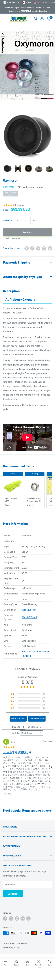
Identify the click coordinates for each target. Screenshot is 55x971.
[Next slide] (51, 767)
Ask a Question (37, 718)
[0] (48, 19)
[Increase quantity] (34, 220)
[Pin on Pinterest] (32, 248)
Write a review (18, 718)
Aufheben (8, 187)
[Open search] (35, 18)
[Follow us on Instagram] (17, 918)
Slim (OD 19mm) (29, 617)
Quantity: (7, 220)
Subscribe (13, 893)
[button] (27, 693)
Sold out (27, 232)
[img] (9, 747)
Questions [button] (33, 727)
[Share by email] (44, 248)
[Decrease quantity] (17, 220)
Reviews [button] (16, 727)
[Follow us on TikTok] (28, 918)
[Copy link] (50, 248)
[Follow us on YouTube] (22, 918)
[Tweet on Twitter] (38, 248)
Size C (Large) (28, 609)
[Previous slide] (4, 767)
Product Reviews (27, 669)
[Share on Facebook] (26, 248)
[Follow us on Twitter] (11, 918)
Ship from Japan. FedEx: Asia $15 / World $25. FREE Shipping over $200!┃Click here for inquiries (27, 9)
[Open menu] (4, 19)
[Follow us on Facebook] (5, 918)
